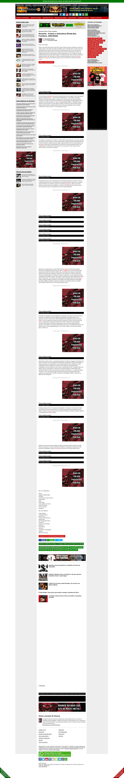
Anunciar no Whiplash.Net (93, 60)
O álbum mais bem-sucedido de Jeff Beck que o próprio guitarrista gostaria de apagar (25, 113)
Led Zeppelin (91, 46)
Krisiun (50, 31)
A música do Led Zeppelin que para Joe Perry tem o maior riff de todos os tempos (29, 175)
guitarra (42, 144)
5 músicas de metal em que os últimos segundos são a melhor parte (28, 60)
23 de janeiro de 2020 (52, 40)
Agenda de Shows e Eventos (94, 31)
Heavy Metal (91, 42)
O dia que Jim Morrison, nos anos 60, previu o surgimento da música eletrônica (25, 104)
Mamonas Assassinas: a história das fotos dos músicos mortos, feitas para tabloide (28, 65)
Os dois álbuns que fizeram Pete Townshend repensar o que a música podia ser (25, 116)
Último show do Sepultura (93, 24)
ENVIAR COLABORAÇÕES (39, 5)
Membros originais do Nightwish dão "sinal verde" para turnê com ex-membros (28, 40)
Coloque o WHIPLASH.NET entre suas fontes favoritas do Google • (73, 543)
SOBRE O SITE (20, 5)
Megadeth (98, 46)
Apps (76, 549)
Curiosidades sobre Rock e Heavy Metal (96, 32)
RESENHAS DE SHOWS (61, 17)
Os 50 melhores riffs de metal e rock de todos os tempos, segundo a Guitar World (28, 30)
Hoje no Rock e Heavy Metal (94, 30)
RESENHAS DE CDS (48, 17)
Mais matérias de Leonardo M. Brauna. (51, 724)
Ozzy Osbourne (92, 50)
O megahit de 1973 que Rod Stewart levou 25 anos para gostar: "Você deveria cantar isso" (29, 94)
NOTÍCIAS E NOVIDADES (22, 17)
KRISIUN (65, 270)
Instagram (42, 549)
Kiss (97, 44)
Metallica (90, 48)
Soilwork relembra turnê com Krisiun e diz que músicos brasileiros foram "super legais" (65, 575)
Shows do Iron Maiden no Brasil (95, 25)
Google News (64, 549)
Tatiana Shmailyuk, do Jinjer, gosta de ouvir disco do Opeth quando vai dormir (25, 132)
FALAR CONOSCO (83, 5)
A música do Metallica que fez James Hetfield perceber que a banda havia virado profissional (28, 35)
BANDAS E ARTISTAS (96, 17)
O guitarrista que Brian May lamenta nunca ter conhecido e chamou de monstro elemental (25, 123)
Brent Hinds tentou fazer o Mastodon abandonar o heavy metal (23, 147)
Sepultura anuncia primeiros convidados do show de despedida (64, 566)
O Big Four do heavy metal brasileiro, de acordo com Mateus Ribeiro (64, 584)
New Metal (97, 48)
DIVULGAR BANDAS (53, 5)
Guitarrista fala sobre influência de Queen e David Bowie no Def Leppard (25, 129)
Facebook (80, 547)
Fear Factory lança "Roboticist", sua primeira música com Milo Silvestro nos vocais (25, 141)
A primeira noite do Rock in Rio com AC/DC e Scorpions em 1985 (65, 596)
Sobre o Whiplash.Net (92, 59)
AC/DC (89, 38)
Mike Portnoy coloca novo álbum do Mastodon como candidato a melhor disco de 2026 (25, 138)
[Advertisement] (49, 122)
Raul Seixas (91, 53)
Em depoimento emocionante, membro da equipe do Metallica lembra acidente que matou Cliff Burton (28, 90)
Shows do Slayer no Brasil (93, 26)
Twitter (49, 549)
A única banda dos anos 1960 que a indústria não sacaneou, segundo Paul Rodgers (25, 126)
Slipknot (95, 55)
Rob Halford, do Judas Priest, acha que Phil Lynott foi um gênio (28, 55)
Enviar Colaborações (92, 61)
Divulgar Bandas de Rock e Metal (95, 62)
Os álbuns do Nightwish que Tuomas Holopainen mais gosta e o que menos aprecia (29, 74)
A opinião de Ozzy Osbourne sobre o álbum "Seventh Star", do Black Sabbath (28, 70)
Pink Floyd (100, 50)
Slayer (46, 57)
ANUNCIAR (28, 5)
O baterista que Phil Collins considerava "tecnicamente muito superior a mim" (24, 110)
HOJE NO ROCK (72, 17)
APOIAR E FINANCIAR (65, 5)
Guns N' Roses (101, 40)
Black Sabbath (92, 40)
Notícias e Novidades (92, 29)
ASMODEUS (50, 96)
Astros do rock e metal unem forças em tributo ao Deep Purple (28, 45)
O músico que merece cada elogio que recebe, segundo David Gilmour (26, 107)
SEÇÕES (83, 17)
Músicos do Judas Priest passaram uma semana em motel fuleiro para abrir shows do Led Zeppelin (25, 119)
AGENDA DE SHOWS (35, 17)
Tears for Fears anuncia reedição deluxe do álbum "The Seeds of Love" (28, 84)
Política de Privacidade (54, 749)
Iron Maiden (99, 42)
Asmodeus (54, 31)
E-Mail (71, 549)
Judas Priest (91, 44)
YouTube (55, 549)
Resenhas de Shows (43, 31)
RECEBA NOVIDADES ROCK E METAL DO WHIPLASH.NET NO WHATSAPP (62, 1)
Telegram (72, 547)
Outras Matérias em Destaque (25, 101)
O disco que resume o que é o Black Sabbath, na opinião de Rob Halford (29, 79)
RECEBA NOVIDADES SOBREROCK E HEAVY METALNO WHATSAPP (4, 773)
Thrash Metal (91, 57)
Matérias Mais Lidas (22, 22)
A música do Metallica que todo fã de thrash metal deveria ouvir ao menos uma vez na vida (29, 180)
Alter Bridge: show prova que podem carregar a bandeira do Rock (59, 592)
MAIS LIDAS (61, 734)
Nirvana (104, 48)
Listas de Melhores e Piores (94, 36)
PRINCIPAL (61, 730)
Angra (94, 38)
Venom (78, 56)
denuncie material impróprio (71, 748)
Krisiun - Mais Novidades (46, 62)
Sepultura (98, 53)
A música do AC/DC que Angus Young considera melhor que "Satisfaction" (28, 25)
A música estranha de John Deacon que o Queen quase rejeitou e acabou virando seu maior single (28, 50)
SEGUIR (75, 5)
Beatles (99, 38)
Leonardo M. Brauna (49, 38)
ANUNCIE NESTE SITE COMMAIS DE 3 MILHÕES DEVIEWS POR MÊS (119, 773)
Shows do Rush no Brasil (93, 27)
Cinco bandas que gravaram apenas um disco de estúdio (27, 185)
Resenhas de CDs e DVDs (93, 34)
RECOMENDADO (63, 732)
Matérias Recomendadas (23, 172)
